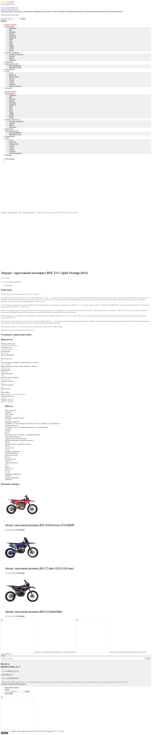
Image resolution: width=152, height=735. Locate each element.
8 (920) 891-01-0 (12, 678)
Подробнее (21, 530)
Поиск (23, 18)
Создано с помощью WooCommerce (13, 684)
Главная (3, 212)
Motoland (12, 32)
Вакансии (12, 75)
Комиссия (12, 60)
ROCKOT (12, 36)
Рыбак (11, 50)
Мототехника (9, 26)
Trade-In (12, 56)
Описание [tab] (8, 285)
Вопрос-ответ (14, 77)
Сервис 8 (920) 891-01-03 (9, 9)
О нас (7, 71)
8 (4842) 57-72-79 (12, 671)
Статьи (11, 80)
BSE (10, 30)
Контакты (8, 88)
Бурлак (11, 49)
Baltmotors (12, 28)
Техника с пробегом (12, 52)
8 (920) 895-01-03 (7, 674)
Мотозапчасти (10, 69)
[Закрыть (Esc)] (149, 2)
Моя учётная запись (12, 687)
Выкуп (11, 58)
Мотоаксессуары (15, 67)
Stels (10, 41)
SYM (11, 43)
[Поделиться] (145, 2)
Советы (11, 78)
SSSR (11, 39)
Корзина (8, 693)
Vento (11, 45)
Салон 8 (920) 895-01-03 (9, 8)
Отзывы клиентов (15, 86)
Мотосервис (9, 62)
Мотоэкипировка (15, 65)
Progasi (11, 34)
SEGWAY (12, 37)
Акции (11, 82)
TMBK (11, 47)
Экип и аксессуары (12, 64)
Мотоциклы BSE (29, 212)
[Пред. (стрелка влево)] (3, 367)
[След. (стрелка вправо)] (148, 367)
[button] (76, 206)
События (12, 84)
